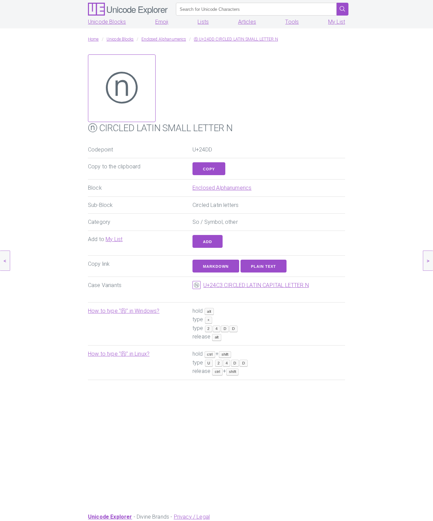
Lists (203, 22)
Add (207, 242)
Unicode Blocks (107, 22)
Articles (247, 22)
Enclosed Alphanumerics (222, 188)
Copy (209, 169)
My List (336, 22)
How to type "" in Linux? (119, 354)
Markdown (216, 266)
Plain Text (263, 266)
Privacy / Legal (192, 517)
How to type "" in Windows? (123, 311)
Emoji (161, 22)
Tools (292, 22)
